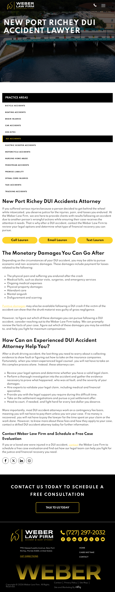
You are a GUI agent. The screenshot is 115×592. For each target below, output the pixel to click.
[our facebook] (63, 539)
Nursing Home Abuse (16, 159)
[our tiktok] (86, 539)
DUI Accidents (13, 139)
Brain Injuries (13, 119)
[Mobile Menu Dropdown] (104, 5)
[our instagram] (69, 539)
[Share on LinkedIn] (21, 460)
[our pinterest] (80, 539)
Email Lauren (57, 240)
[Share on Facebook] (5, 460)
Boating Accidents (15, 112)
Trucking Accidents (16, 192)
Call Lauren (19, 240)
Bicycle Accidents (15, 106)
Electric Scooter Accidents (20, 145)
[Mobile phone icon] (95, 6)
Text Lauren (95, 240)
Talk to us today (57, 507)
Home (82, 548)
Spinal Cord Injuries (16, 178)
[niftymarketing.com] (78, 587)
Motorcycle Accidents (17, 152)
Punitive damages (13, 306)
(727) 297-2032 (85, 532)
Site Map (84, 583)
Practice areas (16, 97)
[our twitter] (91, 539)
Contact (83, 557)
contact (73, 444)
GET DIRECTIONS (29, 556)
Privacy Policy (70, 583)
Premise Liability (14, 172)
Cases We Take (86, 552)
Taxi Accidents (13, 185)
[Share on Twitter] (13, 460)
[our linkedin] (74, 539)
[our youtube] (103, 539)
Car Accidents (13, 126)
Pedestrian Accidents (17, 165)
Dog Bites (10, 132)
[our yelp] (97, 539)
